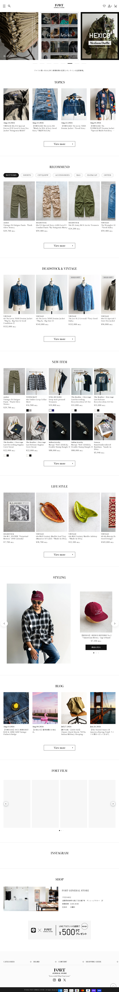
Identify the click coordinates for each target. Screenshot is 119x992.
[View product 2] (31, 626)
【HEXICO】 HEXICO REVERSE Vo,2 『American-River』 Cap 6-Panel (96, 636)
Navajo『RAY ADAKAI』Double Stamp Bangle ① (59, 446)
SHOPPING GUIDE (93, 962)
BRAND (36, 962)
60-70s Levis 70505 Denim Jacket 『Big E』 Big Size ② (50, 319)
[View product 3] (29, 649)
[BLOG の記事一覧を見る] (59, 747)
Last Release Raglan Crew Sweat (35, 446)
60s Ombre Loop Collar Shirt (36, 400)
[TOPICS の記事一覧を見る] (59, 144)
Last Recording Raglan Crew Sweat (13, 446)
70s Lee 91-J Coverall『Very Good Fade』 (83, 319)
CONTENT (62, 962)
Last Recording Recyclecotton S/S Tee (81, 400)
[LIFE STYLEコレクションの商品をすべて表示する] (59, 554)
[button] (4, 6)
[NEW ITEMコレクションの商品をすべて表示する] (59, 463)
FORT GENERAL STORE (37, 990)
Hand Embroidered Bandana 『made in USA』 (102, 447)
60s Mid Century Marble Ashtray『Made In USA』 (83, 537)
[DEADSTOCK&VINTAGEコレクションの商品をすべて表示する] (59, 339)
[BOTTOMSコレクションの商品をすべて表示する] (59, 245)
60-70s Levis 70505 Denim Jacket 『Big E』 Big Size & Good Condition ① (17, 320)
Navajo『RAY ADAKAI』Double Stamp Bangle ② (82, 446)
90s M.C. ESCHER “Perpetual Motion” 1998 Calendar (15, 537)
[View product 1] (34, 592)
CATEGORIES (9, 962)
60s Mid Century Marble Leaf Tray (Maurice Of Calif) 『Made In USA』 (51, 537)
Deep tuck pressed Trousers (57, 400)
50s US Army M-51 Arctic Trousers (84, 225)
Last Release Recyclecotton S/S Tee (103, 400)
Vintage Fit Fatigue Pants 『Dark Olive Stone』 (17, 226)
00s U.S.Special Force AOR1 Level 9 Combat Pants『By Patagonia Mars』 (51, 226)
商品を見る (96, 647)
